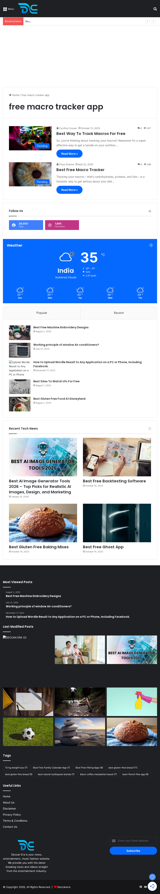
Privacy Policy (12, 814)
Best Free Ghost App (103, 547)
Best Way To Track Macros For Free (90, 133)
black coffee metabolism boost (98, 774)
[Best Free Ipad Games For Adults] (80, 649)
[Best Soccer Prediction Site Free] (28, 732)
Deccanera (63, 887)
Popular (41, 313)
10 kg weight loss (16, 767)
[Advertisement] (80, 54)
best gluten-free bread (122, 767)
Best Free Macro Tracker (80, 169)
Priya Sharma (66, 164)
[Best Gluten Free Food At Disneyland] (19, 404)
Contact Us (10, 826)
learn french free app (135, 774)
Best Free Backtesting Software (44, 21)
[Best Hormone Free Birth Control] (80, 732)
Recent (119, 313)
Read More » (69, 153)
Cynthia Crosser (68, 128)
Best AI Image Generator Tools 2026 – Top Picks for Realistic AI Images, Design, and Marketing (40, 486)
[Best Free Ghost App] (117, 523)
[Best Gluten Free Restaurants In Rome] (132, 732)
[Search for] (155, 10)
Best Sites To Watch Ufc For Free (56, 381)
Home (15, 95)
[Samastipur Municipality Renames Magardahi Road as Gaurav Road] (28, 660)
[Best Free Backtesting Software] (117, 457)
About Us (8, 802)
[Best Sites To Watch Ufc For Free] (19, 386)
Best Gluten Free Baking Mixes (39, 547)
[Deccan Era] (28, 8)
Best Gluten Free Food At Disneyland (59, 399)
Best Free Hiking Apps (89, 767)
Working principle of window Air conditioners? (66, 345)
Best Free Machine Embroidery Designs (61, 327)
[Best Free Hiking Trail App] (80, 702)
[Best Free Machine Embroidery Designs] (19, 332)
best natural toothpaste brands (56, 774)
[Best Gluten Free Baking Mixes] (43, 523)
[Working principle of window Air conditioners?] (19, 350)
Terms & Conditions (15, 820)
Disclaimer (9, 808)
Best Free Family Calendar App (51, 767)
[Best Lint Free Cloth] (132, 702)
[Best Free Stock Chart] (28, 702)
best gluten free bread (18, 774)
